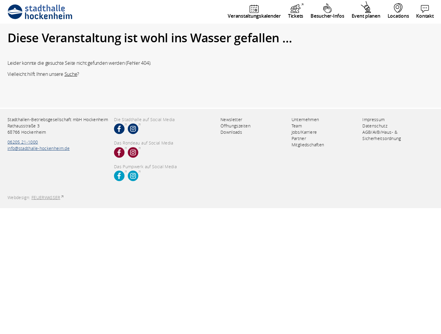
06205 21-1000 (23, 142)
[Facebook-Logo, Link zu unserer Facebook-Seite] (119, 129)
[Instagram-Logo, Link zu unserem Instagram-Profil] (133, 129)
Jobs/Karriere (304, 132)
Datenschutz (374, 126)
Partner (299, 138)
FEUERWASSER (46, 197)
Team (297, 126)
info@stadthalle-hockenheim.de (39, 148)
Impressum (373, 119)
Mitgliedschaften (308, 145)
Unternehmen (305, 119)
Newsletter (231, 119)
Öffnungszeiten (235, 126)
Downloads (231, 132)
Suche (70, 74)
